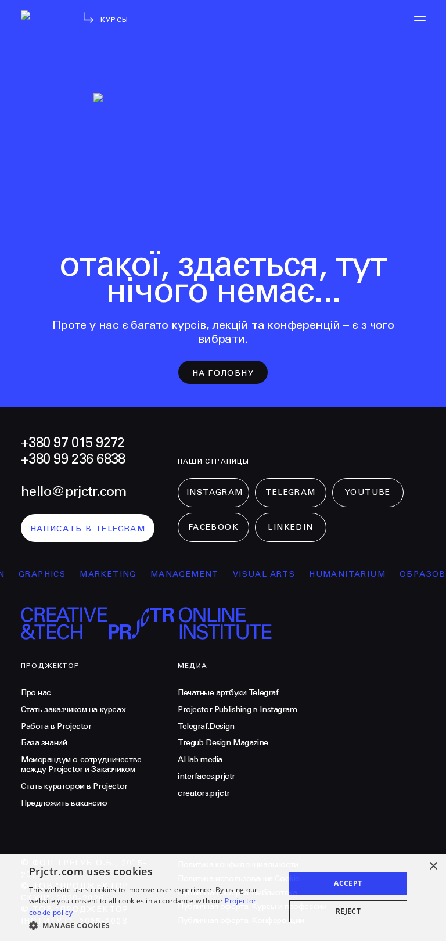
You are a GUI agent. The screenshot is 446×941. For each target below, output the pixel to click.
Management (178, 574)
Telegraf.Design (206, 726)
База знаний (44, 743)
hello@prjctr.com (73, 492)
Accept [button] (348, 883)
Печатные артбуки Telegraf (228, 693)
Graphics (35, 574)
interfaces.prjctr (206, 776)
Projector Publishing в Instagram (237, 709)
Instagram (214, 492)
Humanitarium (341, 574)
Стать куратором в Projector (74, 786)
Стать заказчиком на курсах (73, 709)
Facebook (213, 527)
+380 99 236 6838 (73, 459)
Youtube (368, 492)
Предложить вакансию (64, 803)
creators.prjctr (204, 793)
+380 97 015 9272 (72, 443)
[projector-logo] (42, 29)
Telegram (290, 492)
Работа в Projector (56, 726)
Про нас (36, 693)
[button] (153, 925)
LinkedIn (290, 527)
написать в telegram (88, 529)
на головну (223, 373)
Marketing (101, 574)
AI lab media (200, 759)
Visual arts (257, 574)
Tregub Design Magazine (223, 743)
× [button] (433, 866)
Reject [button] (348, 911)
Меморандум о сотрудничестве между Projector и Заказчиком (81, 764)
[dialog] (223, 897)
